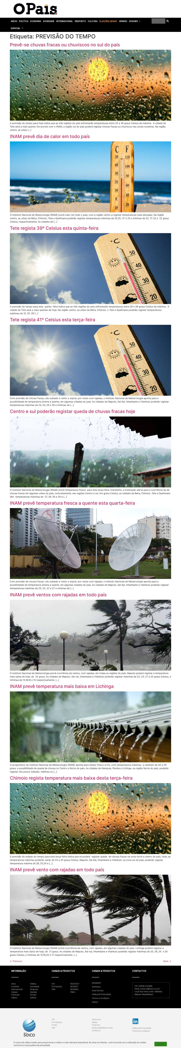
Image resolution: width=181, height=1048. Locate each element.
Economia (35, 21)
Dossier (133, 21)
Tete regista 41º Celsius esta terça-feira (52, 319)
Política (23, 21)
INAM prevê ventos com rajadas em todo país (58, 594)
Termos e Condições (100, 998)
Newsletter (96, 983)
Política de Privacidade (101, 994)
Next (167, 961)
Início (14, 21)
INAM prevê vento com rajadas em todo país (57, 869)
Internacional (64, 21)
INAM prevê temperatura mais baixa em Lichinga (62, 686)
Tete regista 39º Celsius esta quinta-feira (54, 228)
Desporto (80, 21)
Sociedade (48, 21)
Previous (16, 961)
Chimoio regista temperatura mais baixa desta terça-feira (71, 778)
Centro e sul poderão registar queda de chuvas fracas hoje (72, 411)
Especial (15, 28)
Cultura (92, 21)
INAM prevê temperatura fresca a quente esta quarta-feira (72, 503)
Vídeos (95, 1002)
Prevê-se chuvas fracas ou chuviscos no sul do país (65, 44)
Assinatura (96, 986)
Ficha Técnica (97, 990)
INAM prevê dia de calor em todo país (50, 136)
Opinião (123, 21)
